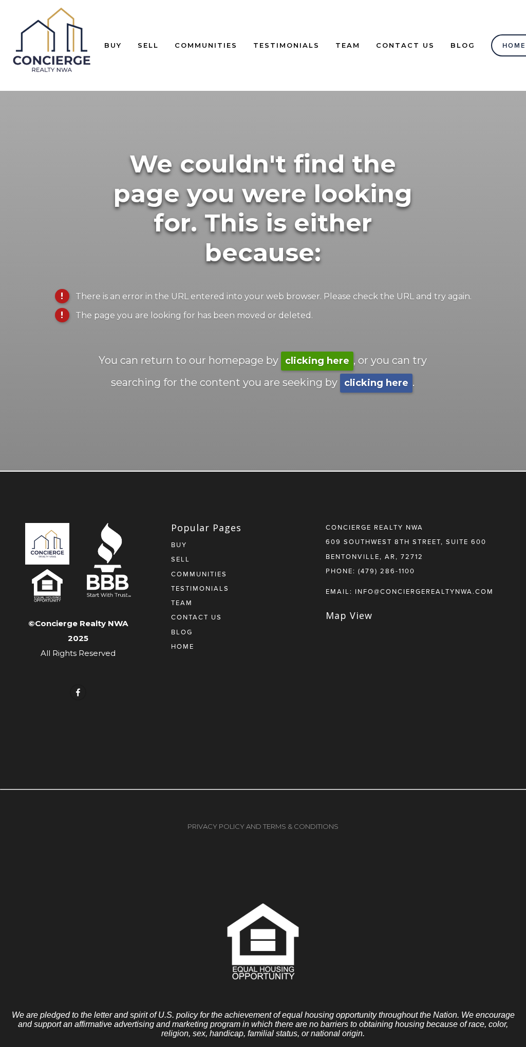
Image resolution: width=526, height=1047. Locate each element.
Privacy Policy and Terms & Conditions (263, 826)
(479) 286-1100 (386, 570)
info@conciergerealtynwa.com (424, 591)
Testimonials (286, 45)
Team (347, 45)
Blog (462, 45)
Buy (113, 45)
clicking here (317, 360)
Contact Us (405, 45)
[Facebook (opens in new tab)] (78, 692)
